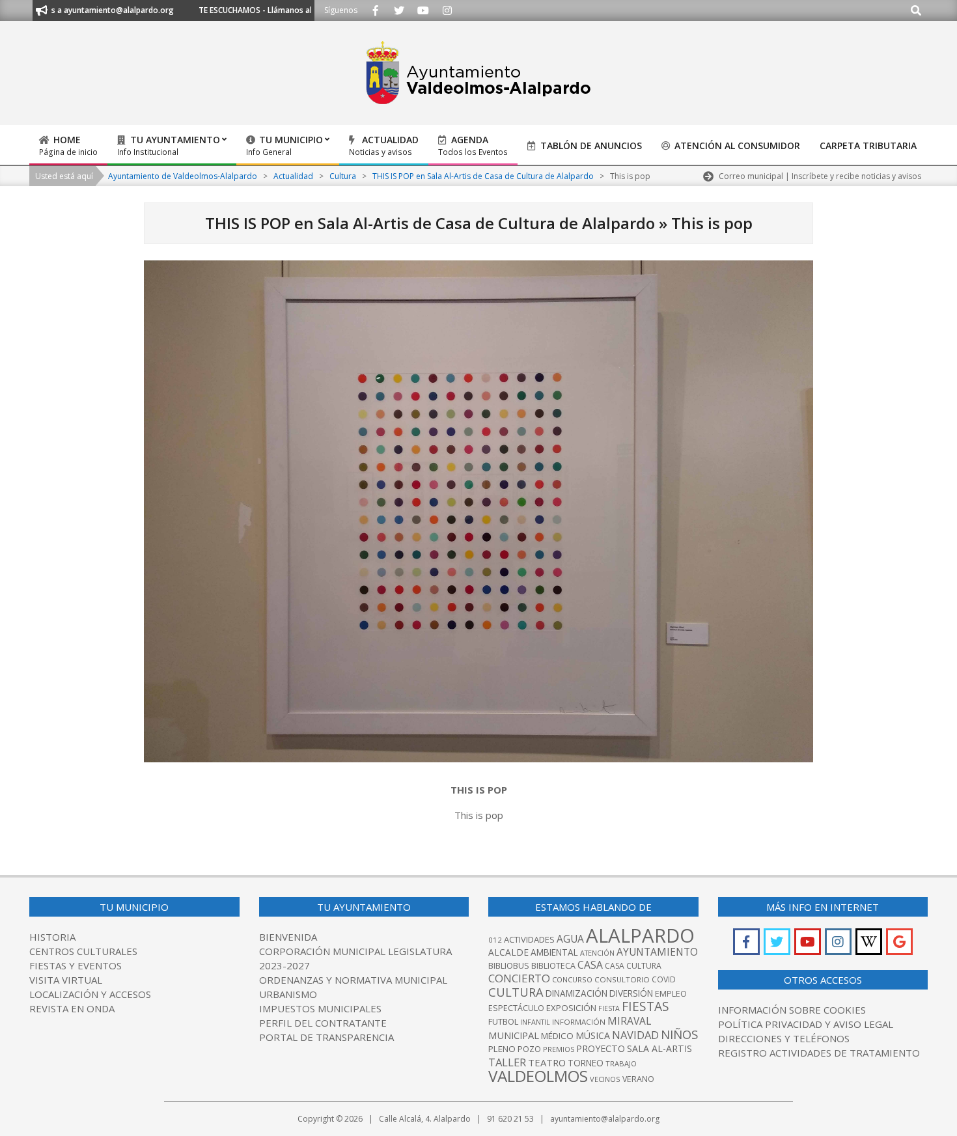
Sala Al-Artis (659, 1048)
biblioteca (553, 965)
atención (597, 953)
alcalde (508, 952)
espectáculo (516, 1008)
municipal (513, 1035)
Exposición (571, 1008)
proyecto (600, 1048)
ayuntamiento (657, 952)
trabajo (621, 1063)
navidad (635, 1034)
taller (507, 1062)
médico (557, 1036)
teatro (547, 1062)
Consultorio (622, 979)
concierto (519, 978)
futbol (503, 1021)
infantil (535, 1022)
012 (495, 940)
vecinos (605, 1079)
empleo (671, 993)
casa (590, 965)
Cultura (516, 992)
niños (679, 1034)
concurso (572, 979)
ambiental (554, 952)
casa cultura (633, 965)
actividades (529, 939)
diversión (631, 993)
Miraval (629, 1021)
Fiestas (645, 1006)
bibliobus (508, 965)
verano (638, 1079)
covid (664, 979)
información (578, 1022)
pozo (529, 1049)
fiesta (609, 1008)
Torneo (585, 1063)
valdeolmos (538, 1076)
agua (570, 939)
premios (558, 1049)
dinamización (576, 993)
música (593, 1035)
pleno (502, 1049)
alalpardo (640, 935)
